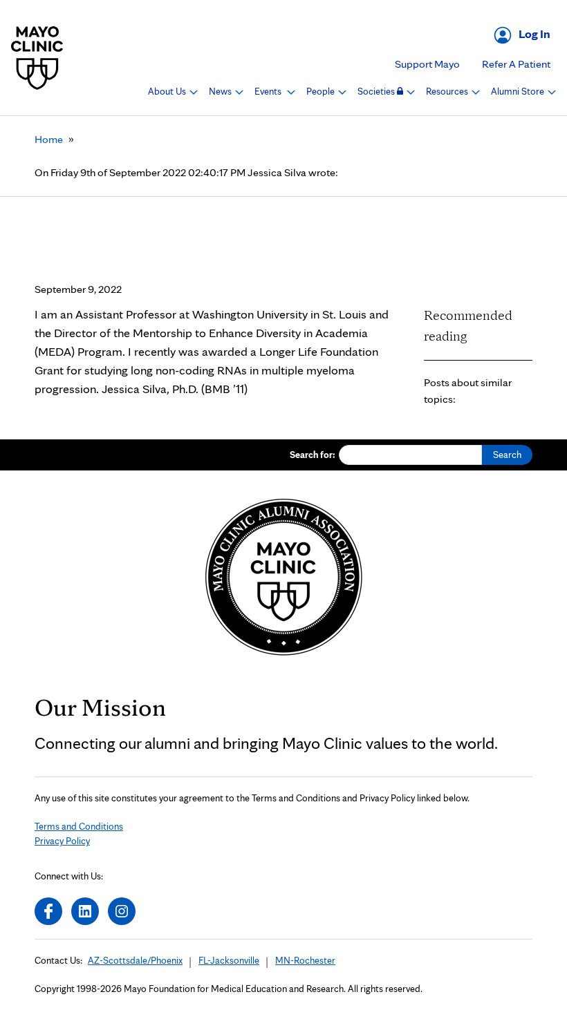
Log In (534, 33)
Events (269, 91)
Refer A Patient (516, 63)
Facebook (48, 911)
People (321, 91)
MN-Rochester (305, 960)
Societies (377, 91)
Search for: (312, 454)
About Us (168, 91)
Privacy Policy (62, 840)
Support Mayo (427, 63)
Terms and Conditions (79, 826)
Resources (448, 91)
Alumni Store (518, 91)
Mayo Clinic (37, 58)
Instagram (122, 911)
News (221, 91)
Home (49, 139)
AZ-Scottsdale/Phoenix (135, 960)
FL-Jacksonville (228, 960)
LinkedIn (85, 911)
